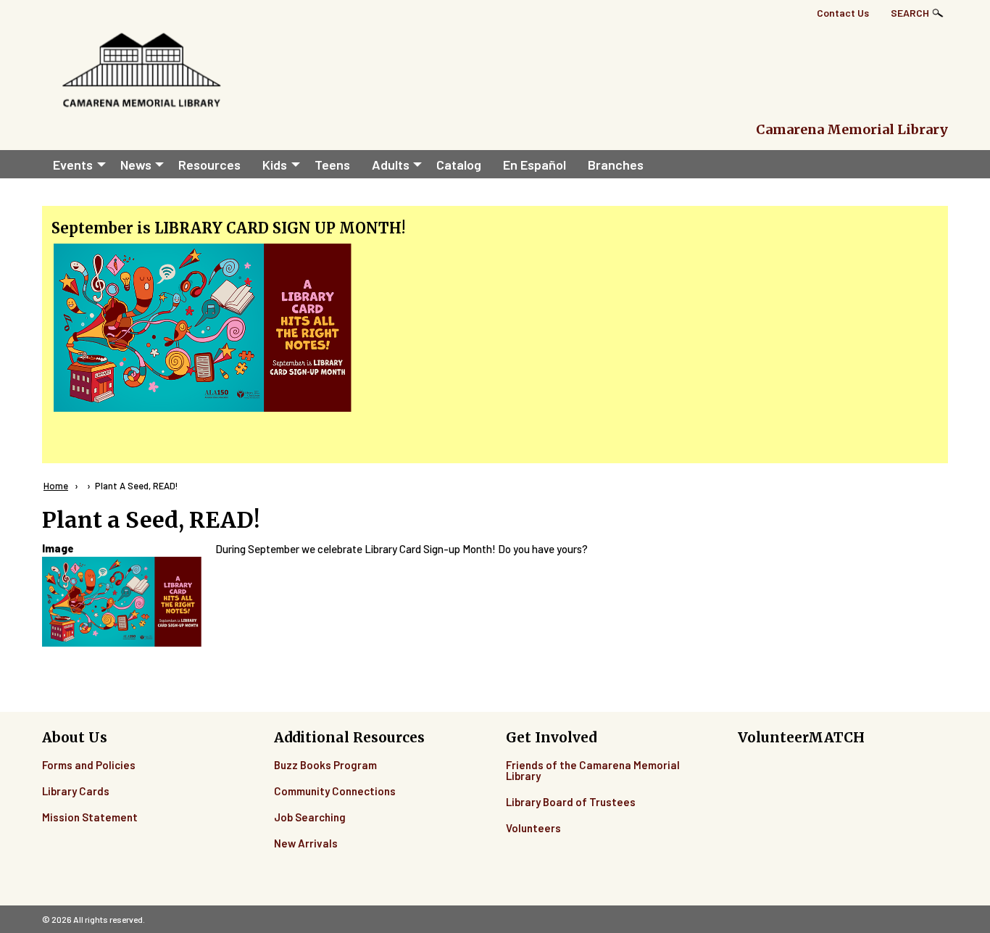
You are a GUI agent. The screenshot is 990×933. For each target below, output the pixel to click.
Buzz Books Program (325, 764)
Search (910, 13)
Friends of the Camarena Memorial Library (593, 770)
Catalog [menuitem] (458, 165)
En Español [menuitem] (534, 165)
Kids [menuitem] (274, 165)
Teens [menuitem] (332, 165)
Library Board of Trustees (571, 801)
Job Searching (310, 817)
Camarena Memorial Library (852, 129)
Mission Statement (90, 817)
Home (55, 486)
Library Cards (75, 790)
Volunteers (533, 827)
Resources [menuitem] (209, 165)
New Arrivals (306, 843)
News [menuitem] (135, 165)
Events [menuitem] (73, 165)
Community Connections (335, 790)
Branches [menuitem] (616, 165)
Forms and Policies (89, 764)
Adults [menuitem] (390, 165)
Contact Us (843, 13)
